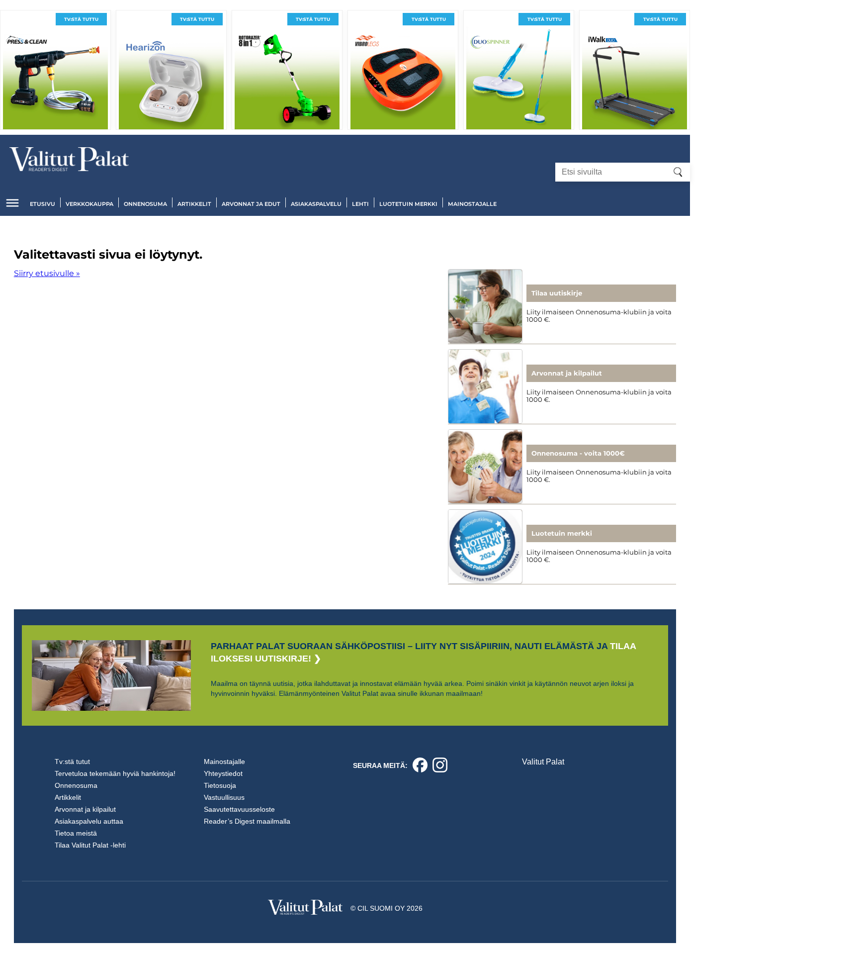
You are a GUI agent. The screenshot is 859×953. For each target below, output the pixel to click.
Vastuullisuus (224, 797)
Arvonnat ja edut (251, 203)
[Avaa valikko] (12, 202)
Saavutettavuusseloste (239, 809)
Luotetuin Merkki (408, 203)
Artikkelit (194, 203)
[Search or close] (678, 172)
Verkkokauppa (89, 203)
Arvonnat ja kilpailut (85, 809)
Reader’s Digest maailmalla (247, 821)
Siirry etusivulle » (47, 273)
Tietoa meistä (76, 833)
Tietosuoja (220, 785)
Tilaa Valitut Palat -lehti (90, 845)
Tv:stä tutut (72, 761)
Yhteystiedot (223, 773)
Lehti (360, 203)
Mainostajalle (472, 203)
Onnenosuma (145, 203)
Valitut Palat (543, 762)
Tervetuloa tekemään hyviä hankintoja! (115, 773)
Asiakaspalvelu (316, 203)
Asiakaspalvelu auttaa (89, 821)
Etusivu (42, 203)
